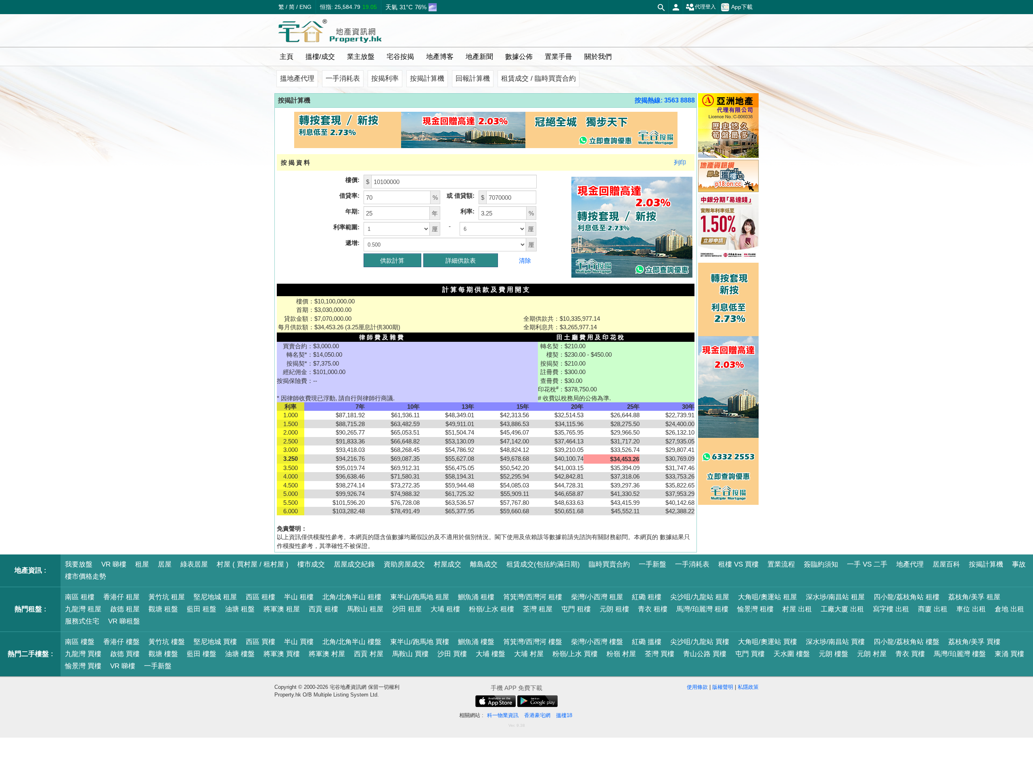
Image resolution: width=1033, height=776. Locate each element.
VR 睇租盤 (124, 621)
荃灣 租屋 (537, 609)
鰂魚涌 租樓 (476, 597)
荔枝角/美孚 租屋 (974, 597)
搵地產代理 (297, 78)
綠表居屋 (194, 564)
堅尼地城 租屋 (215, 597)
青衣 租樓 (652, 609)
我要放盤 (78, 564)
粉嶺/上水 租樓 (491, 609)
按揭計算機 (427, 78)
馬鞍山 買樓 (410, 654)
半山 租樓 (299, 597)
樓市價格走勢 (85, 576)
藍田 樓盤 (201, 654)
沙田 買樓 (452, 654)
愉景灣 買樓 (83, 666)
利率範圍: (346, 227)
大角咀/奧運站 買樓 (767, 642)
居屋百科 (946, 564)
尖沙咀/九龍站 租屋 (699, 597)
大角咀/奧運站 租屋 (767, 597)
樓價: (352, 180)
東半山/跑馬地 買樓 (419, 642)
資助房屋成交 (404, 564)
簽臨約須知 (821, 564)
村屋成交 (447, 564)
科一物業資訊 (503, 715)
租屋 (142, 564)
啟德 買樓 (125, 654)
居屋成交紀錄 (354, 564)
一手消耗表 (343, 78)
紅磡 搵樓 (646, 642)
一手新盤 (652, 564)
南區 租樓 (79, 597)
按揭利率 (385, 78)
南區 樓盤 (79, 642)
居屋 (164, 564)
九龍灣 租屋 (83, 609)
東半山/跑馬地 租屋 (419, 597)
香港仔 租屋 (121, 597)
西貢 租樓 (323, 609)
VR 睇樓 (113, 564)
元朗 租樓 (614, 609)
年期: (352, 211)
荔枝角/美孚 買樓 (974, 642)
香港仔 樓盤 (121, 642)
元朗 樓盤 (833, 654)
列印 (680, 162)
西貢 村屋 (368, 654)
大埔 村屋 (529, 654)
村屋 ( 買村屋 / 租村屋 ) (253, 564)
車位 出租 (971, 609)
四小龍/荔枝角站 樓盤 (906, 642)
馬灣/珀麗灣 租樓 (702, 609)
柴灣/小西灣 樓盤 (597, 642)
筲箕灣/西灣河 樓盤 (532, 642)
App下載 (742, 7)
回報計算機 (473, 78)
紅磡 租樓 (646, 597)
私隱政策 (748, 687)
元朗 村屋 (872, 654)
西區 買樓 (260, 642)
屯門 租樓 (576, 609)
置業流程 (781, 564)
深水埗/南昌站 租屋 (835, 597)
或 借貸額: (461, 195)
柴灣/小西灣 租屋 (597, 597)
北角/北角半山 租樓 (351, 597)
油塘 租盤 (240, 609)
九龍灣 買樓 (83, 654)
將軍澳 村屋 (327, 654)
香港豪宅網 (537, 715)
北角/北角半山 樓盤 (351, 642)
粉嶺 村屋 (621, 654)
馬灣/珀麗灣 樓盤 (960, 654)
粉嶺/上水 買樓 (575, 654)
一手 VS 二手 (867, 564)
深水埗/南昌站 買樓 (835, 642)
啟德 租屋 (125, 609)
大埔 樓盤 (490, 654)
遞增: (352, 243)
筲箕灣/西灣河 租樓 (532, 597)
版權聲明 (722, 687)
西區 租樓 (260, 597)
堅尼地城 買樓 (215, 642)
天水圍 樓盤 (792, 654)
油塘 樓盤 (240, 654)
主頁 (286, 57)
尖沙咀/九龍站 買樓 (699, 642)
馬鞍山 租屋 (365, 609)
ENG (305, 7)
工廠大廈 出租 (842, 609)
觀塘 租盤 (163, 609)
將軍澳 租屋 (281, 609)
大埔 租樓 (445, 609)
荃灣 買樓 (659, 654)
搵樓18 (564, 715)
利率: (467, 211)
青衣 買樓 (910, 654)
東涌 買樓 (1009, 654)
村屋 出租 (797, 609)
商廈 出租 (932, 609)
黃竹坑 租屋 (166, 597)
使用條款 (697, 687)
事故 (1019, 564)
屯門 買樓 (750, 654)
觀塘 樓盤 (163, 654)
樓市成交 (311, 564)
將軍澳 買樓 (281, 654)
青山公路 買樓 (704, 654)
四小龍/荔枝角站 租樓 (906, 597)
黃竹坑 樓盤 (166, 642)
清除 (525, 260)
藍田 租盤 (201, 609)
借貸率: (349, 195)
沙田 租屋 (407, 609)
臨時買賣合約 (609, 564)
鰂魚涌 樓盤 (476, 642)
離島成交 (484, 564)
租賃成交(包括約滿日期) (543, 564)
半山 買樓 (299, 642)
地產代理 (910, 564)
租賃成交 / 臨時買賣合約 (538, 78)
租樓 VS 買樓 (738, 564)
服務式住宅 (82, 621)
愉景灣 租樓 (755, 609)
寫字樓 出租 (891, 609)
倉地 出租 (1009, 609)
